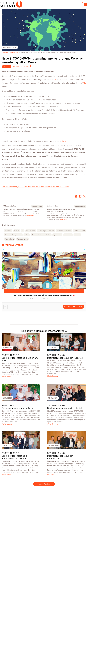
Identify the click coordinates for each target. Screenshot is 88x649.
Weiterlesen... (63, 219)
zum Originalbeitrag (21, 66)
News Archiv (44, 484)
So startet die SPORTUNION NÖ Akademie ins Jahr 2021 (21, 209)
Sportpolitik (57, 235)
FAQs (84, 83)
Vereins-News (9, 239)
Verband (77, 235)
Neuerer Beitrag (10, 206)
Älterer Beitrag (53, 206)
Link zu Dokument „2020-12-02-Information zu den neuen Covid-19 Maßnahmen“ (35, 187)
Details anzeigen (73, 306)
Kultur (27, 235)
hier (55, 79)
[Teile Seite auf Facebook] (80, 196)
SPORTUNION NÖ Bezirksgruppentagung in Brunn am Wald (20, 358)
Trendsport (68, 235)
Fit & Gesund (30, 231)
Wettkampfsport (22, 239)
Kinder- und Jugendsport (13, 235)
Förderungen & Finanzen (46, 231)
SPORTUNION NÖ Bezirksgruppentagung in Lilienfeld (65, 406)
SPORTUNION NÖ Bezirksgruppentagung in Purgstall (65, 356)
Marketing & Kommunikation (41, 235)
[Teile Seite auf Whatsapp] (76, 196)
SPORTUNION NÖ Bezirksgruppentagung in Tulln (17, 406)
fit (22, 231)
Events (16, 231)
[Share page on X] (84, 196)
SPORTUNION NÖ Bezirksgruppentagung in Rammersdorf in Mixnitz (14, 456)
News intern (14, 52)
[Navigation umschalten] (85, 4)
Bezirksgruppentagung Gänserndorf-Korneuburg (43, 295)
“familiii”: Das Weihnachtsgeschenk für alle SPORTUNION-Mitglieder (61, 210)
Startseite (5, 52)
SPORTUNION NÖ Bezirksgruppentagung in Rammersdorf (60, 456)
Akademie (8, 231)
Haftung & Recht (79, 231)
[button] (3, 249)
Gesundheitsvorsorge (64, 231)
